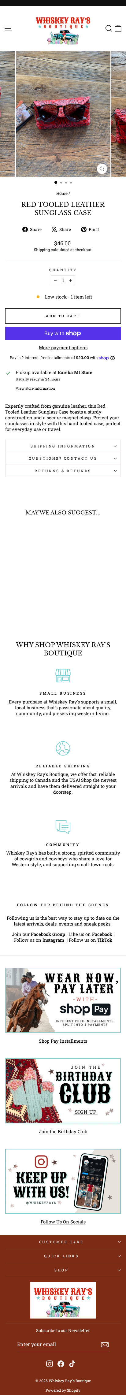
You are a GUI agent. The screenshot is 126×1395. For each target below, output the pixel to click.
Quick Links (61, 1256)
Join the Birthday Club (63, 1131)
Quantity (63, 270)
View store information (35, 388)
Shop (61, 1270)
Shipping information (63, 446)
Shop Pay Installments (63, 1041)
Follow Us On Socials (63, 1222)
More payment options (63, 348)
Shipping (42, 249)
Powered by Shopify (63, 1390)
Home (62, 193)
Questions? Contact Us (63, 458)
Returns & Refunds (63, 471)
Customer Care (61, 1242)
